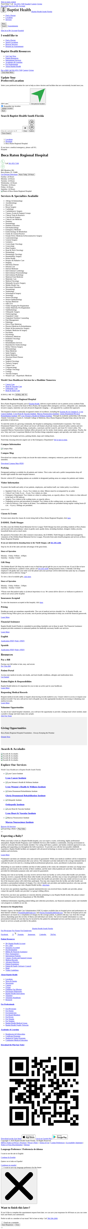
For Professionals (12, 64)
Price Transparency (12, 954)
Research (9, 1000)
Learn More (5, 617)
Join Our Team (6, 716)
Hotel (8, 968)
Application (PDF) (7, 641)
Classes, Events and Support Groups (19, 958)
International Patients (13, 956)
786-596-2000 (52, 1218)
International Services (13, 60)
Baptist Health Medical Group (16, 1023)
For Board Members (13, 1015)
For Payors (9, 1017)
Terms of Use (44, 1143)
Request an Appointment (14, 46)
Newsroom (10, 983)
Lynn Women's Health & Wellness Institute (26, 787)
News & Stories (11, 981)
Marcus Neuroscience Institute (48, 414)
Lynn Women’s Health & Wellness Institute (36, 416)
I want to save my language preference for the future (22, 1167)
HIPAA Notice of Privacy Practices (13, 1143)
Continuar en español (8, 1165)
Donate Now (5, 737)
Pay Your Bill (6, 666)
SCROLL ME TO (21, 395)
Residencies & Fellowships (15, 1034)
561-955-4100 (43, 569)
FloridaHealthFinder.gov (27, 913)
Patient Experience (12, 964)
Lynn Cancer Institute (16, 778)
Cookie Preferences (58, 1143)
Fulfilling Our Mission (14, 989)
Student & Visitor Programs (15, 1038)
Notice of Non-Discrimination (12, 1145)
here (69, 518)
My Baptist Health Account (15, 943)
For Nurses (16, 931)
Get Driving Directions (9, 174)
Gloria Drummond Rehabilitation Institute (25, 795)
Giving (39, 4)
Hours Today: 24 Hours (26, 174)
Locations (9, 18)
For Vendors (10, 1021)
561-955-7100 (19, 4)
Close (17, 1225)
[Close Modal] (19, 1186)
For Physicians (6, 931)
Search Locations (12, 42)
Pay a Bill (4, 6)
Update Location (7, 108)
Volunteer (9, 996)
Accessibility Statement (74, 1143)
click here (27, 577)
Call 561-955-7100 (15, 70)
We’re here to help (60, 440)
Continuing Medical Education (17, 1040)
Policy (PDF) (20, 641)
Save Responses (7, 1225)
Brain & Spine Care (13, 391)
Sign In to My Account (16, 6)
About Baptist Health (13, 66)
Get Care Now (11, 56)
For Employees (26, 931)
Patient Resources (12, 58)
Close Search (6, 133)
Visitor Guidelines (12, 970)
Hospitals (9, 141)
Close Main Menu (7, 72)
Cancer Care (10, 384)
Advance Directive (12, 962)
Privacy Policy (33, 1143)
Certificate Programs (13, 1036)
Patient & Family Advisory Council (18, 966)
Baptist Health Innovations (15, 994)
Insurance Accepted (13, 948)
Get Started (5, 677)
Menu (4, 24)
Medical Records (12, 960)
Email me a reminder (11, 1223)
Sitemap (27, 1145)
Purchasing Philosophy (14, 991)
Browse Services (12, 44)
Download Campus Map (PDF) (12, 463)
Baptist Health (34, 404)
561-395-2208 (56, 543)
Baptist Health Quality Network (17, 1025)
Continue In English (8, 1157)
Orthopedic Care (12, 388)
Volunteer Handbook (13, 998)
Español (28, 4)
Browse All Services (8, 827)
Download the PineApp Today (13, 1045)
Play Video (21, 829)
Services (9, 20)
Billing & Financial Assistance (16, 952)
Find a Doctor (11, 15)
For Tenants (10, 1019)
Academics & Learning (14, 62)
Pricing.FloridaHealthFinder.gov (51, 913)
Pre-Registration (11, 950)
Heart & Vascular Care (14, 386)
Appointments (13, 26)
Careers (34, 4)
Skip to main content (8, 2)
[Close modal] (2, 831)
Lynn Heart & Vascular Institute (24, 414)
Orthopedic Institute (15, 804)
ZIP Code (4, 104)
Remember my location (12, 106)
